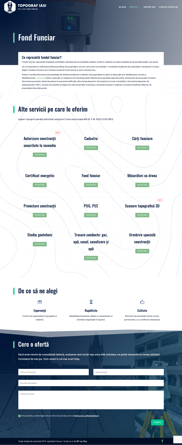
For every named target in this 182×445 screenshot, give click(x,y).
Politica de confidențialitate (86, 415)
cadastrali (40, 78)
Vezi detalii (40, 155)
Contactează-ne (168, 7)
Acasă (122, 7)
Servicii (133, 7)
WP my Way (81, 441)
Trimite (157, 422)
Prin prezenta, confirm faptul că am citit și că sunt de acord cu (60, 415)
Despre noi (150, 7)
